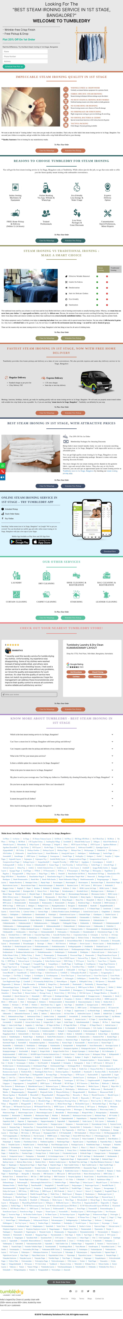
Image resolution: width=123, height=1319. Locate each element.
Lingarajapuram (18, 1083)
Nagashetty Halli (8, 1121)
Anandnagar (43, 856)
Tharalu (108, 1229)
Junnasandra (20, 1028)
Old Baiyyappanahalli (111, 1133)
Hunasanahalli (70, 1002)
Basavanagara (57, 882)
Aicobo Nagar (49, 847)
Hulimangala (31, 1002)
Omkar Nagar (65, 1136)
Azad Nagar (27, 871)
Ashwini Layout (8, 868)
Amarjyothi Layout (68, 853)
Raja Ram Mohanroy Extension (101, 1162)
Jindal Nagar (68, 1022)
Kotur (88, 1063)
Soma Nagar (81, 1208)
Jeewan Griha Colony (32, 1022)
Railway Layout (8, 1162)
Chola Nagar (33, 932)
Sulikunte (98, 1220)
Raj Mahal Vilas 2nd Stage (78, 1162)
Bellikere (66, 888)
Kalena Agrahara (49, 1034)
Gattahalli (91, 967)
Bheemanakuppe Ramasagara (78, 894)
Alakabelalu (101, 850)
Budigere (31, 906)
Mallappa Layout (18, 1089)
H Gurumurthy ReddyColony (43, 981)
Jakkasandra (7, 1013)
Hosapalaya (68, 999)
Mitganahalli (13, 1104)
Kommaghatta (34, 1060)
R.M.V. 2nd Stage (84, 1156)
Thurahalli (28, 1235)
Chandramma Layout (42, 917)
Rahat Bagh (95, 1159)
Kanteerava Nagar (72, 1040)
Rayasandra (36, 1174)
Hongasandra (107, 996)
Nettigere (117, 1127)
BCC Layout (85, 885)
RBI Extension (49, 1174)
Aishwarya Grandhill (85, 847)
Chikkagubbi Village (70, 923)
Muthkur (55, 1115)
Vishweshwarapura (57, 1261)
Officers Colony (95, 1133)
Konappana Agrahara (87, 1060)
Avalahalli (85, 868)
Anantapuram (54, 856)
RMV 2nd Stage (45, 1176)
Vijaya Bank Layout (38, 1255)
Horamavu (21, 999)
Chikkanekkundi (69, 926)
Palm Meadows (113, 1139)
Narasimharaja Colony (99, 1124)
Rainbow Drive (40, 1162)
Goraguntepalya (106, 973)
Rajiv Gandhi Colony (71, 1165)
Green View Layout (100, 975)
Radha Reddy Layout (10, 1159)
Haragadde (25, 987)
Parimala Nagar (43, 1144)
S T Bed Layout (57, 1179)
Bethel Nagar (54, 891)
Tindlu (78, 1235)
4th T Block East (98, 839)
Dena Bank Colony (98, 938)
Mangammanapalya (18, 1092)
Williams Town (90, 1264)
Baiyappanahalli (17, 874)
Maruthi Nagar (8, 1098)
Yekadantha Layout (47, 1267)
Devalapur (112, 938)
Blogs (90, 1299)
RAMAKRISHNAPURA (72, 1168)
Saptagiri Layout (25, 1188)
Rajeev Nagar (42, 1165)
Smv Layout (46, 1208)
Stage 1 (95, 1217)
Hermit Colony (59, 993)
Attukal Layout (62, 868)
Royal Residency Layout (105, 1176)
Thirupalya (115, 1232)
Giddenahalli (70, 970)
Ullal (93, 1238)
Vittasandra (104, 1261)
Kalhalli (60, 1034)
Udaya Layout (71, 1238)
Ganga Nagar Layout (10, 967)
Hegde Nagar (39, 990)
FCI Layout (80, 961)
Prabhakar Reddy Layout (88, 1150)
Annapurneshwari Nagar (11, 862)
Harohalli (58, 987)
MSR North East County (75, 1107)
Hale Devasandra (29, 984)
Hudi (22, 1002)
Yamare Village (33, 1267)
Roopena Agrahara (74, 1176)
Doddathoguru (60, 952)
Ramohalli (100, 1171)
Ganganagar (24, 967)
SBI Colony (23, 1191)
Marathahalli (22, 1095)
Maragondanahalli (79, 1092)
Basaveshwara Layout (10, 885)
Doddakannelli (38, 949)
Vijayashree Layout (84, 1255)
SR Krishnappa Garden (94, 1211)
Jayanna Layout (80, 1019)
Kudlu (74, 1069)
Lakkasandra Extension (62, 1077)
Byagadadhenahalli (106, 906)
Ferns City (91, 961)
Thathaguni (6, 1232)
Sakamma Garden (9, 1185)
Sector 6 (88, 1191)
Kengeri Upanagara (78, 1051)
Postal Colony (59, 1150)
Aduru (65, 844)
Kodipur (78, 1057)
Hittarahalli (36, 996)
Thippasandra (72, 1232)
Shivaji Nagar (95, 1200)
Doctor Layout (85, 943)
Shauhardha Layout (9, 1200)
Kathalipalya (31, 1045)
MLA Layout (38, 1104)
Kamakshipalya (14, 1037)
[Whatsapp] (76, 1291)
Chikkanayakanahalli (53, 926)
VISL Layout (72, 1261)
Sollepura (70, 1208)
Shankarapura (7, 1197)
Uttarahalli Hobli (60, 1241)
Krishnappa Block (74, 1066)
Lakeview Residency (26, 1077)
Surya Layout (94, 1223)
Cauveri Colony (14, 911)
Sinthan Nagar (16, 1206)
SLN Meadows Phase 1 (18, 1208)
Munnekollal (59, 1112)
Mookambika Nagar (99, 1104)
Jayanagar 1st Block (26, 1019)
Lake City (12, 1077)
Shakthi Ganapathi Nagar (38, 1194)
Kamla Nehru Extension (55, 1037)
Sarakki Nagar (77, 1188)
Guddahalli (36, 978)
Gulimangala (69, 978)
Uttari (71, 1241)
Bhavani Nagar (60, 894)
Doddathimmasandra (45, 952)
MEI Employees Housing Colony (65, 1101)
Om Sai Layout (39, 1136)
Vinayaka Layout (25, 1258)
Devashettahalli (14, 943)
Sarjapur (88, 1188)
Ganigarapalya (49, 967)
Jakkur (35, 1013)
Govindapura (38, 975)
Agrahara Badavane (109, 844)
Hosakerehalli (56, 999)
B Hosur (61, 871)
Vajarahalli (48, 1244)
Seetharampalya (8, 1194)
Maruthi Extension (98, 1095)
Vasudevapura (93, 1246)
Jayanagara (68, 1019)
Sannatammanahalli (9, 1188)
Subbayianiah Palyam (41, 1220)
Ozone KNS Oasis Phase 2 (82, 1136)
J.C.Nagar (67, 1011)
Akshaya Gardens (33, 850)
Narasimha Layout (82, 1124)
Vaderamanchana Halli (34, 1244)
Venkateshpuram (96, 1249)
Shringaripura (14, 1203)
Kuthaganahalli (38, 1075)
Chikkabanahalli (50, 920)
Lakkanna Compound (43, 1077)
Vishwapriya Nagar (41, 1261)
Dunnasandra (89, 955)
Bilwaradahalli (54, 900)
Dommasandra (62, 955)
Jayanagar (39, 1019)
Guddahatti (46, 978)
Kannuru (59, 1040)
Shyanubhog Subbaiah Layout (32, 1203)
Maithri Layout (94, 1086)
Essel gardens (37, 961)
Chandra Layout (110, 914)
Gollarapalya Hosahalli (78, 973)
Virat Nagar (66, 1258)
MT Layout (91, 1107)
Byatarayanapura (25, 908)
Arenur (28, 865)
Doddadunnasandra (58, 946)
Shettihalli (33, 1200)
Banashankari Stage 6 (36, 876)
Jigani (59, 1022)
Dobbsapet (73, 943)
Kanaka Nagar (112, 1037)
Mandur (5, 1092)
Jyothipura (31, 1028)
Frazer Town (102, 961)
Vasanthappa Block (65, 1246)
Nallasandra (111, 1121)
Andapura (90, 856)
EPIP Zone (11, 961)
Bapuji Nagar (45, 882)
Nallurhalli (6, 1124)
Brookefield (97, 903)
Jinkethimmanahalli (82, 1022)
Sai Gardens (115, 1182)
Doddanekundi (8, 952)
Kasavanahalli (80, 1043)
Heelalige (15, 990)
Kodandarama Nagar (10, 1057)
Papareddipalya (92, 1142)
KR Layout (109, 1063)
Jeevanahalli (7, 1022)
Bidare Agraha (86, 897)
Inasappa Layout (92, 1005)
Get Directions (76, 672)
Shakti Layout (67, 1194)
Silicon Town (76, 1203)
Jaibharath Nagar (109, 1011)
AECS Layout (95, 844)
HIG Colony (72, 993)
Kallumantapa (90, 1034)
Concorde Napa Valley (42, 935)
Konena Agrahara (104, 1060)
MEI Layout (84, 1101)
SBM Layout (46, 1191)
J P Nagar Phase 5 (43, 1011)
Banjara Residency (15, 882)
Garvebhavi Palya (78, 967)
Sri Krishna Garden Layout (32, 1214)
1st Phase (6, 839)
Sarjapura (97, 1188)
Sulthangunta (7, 1223)
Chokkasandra (21, 932)
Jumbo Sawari (7, 1028)
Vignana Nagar (110, 1252)
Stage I (112, 1217)
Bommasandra (47, 903)
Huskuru (6, 1005)
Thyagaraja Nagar (41, 1235)
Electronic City (105, 958)
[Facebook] (70, 1291)
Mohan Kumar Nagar (65, 1104)
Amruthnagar (18, 856)
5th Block (110, 839)
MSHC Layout (59, 1107)
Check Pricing (97, 672)
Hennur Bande (17, 993)
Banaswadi (91, 876)
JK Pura (105, 1022)
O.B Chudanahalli (65, 1133)
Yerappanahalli (43, 1270)
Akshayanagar (89, 850)
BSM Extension (110, 903)
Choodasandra (75, 932)
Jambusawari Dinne (33, 1016)
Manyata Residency (62, 1092)
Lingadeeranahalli (94, 1080)
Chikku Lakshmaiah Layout (30, 929)
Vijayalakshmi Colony (56, 1255)
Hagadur (73, 981)
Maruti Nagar (37, 1098)
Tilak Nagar (69, 1235)
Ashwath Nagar (109, 865)
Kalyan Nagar (103, 1034)
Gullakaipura (81, 978)
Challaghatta (14, 914)
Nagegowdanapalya (47, 1121)
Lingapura (6, 1083)
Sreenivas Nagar (14, 1214)
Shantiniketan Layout (61, 1197)
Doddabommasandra (42, 946)
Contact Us (99, 1299)
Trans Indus (7, 1238)
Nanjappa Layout (56, 1124)
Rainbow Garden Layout (57, 1162)
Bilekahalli (32, 900)
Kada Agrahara (8, 1031)
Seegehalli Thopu (111, 1191)
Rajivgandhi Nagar (9, 1168)
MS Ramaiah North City (42, 1107)
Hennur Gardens (30, 993)
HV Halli (25, 1005)
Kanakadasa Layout (23, 1040)
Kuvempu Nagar (51, 1075)
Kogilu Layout (97, 1057)
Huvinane (15, 1005)
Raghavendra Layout (50, 1159)
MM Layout (50, 1104)
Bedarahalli (109, 885)
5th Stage (12, 842)
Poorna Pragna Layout (43, 1150)
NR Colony (25, 1133)
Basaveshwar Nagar (113, 882)
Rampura (110, 1171)
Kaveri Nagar (7, 1048)
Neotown (98, 1127)
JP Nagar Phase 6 (96, 1025)
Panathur (17, 1142)
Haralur (35, 987)
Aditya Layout (34, 844)
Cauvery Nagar (43, 911)
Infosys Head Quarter (54, 1008)
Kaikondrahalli (23, 1034)
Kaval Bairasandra (96, 1045)
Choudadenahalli (88, 932)
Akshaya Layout (48, 850)
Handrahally (89, 984)
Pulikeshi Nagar (85, 1153)
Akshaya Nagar (62, 850)
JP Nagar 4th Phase (53, 1025)
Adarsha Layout (8, 844)
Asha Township (67, 865)
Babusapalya (97, 871)
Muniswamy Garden (107, 1109)
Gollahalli (64, 973)
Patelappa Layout (77, 1144)
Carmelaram (107, 908)
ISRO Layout (82, 1008)
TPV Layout (111, 1235)
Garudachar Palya (63, 967)
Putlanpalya (30, 1156)
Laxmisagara (69, 1080)
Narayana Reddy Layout (45, 1127)
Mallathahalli (43, 1089)
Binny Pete (79, 900)
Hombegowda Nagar (62, 996)
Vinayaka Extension (9, 1258)
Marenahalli (34, 1095)
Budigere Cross (43, 906)
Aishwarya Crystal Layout (66, 847)
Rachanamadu (112, 1156)
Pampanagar (7, 1142)
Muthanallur (16, 1115)
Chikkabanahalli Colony (67, 920)
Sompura (39, 1211)
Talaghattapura (38, 1226)
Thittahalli (6, 1235)
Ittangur (31, 1011)
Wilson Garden (104, 1264)
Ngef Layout (93, 1130)
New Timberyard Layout (50, 1130)
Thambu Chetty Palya (70, 1229)
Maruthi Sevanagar (22, 1098)
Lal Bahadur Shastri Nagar (108, 1077)
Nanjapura (69, 1124)
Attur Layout (74, 868)
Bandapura (6, 879)
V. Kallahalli (97, 1241)
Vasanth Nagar (16, 1246)
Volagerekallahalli (15, 1264)
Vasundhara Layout (107, 1246)
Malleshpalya (70, 1089)
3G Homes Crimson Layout (42, 839)
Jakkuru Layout (55, 1013)
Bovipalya (71, 903)
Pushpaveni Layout (15, 1156)
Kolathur (108, 1057)
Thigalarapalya (31, 1232)
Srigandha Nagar (84, 1214)
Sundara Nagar (43, 1223)
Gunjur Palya (115, 978)
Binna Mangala (67, 900)
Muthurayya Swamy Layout (82, 1115)
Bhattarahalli (47, 894)
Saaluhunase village (104, 1179)
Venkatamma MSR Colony (51, 1249)
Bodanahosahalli (20, 903)
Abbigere (96, 842)
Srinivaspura (45, 1217)
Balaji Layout (31, 874)
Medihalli (16, 1101)
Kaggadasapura (105, 1031)
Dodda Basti (7, 946)
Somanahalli (93, 1208)
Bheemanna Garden (98, 894)
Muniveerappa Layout (25, 1112)
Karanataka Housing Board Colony (105, 1040)
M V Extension (82, 1083)
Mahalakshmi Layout (35, 1086)
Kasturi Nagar (106, 1043)
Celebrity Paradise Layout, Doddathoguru (66, 911)
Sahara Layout (88, 1182)
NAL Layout (99, 1121)
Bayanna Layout (72, 885)
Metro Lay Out (96, 1101)
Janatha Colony (49, 1016)
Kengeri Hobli (45, 1051)
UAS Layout (59, 1238)
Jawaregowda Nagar (102, 1016)
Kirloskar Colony (69, 1054)
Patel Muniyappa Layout (59, 1144)
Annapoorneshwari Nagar (77, 859)
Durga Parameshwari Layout (107, 955)
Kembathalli (56, 1048)
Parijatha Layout (14, 1144)
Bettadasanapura (67, 891)
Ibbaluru (34, 1005)
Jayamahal (12, 1019)
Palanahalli (101, 1139)
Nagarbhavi (111, 1118)
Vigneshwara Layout (10, 1255)
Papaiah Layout (78, 1142)
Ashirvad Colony (82, 865)
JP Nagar (83, 1025)
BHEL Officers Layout (10, 897)
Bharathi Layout (20, 894)
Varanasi (100, 1244)
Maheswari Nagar (68, 1086)
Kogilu (86, 1057)
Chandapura (98, 914)
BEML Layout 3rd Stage (88, 888)
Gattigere (101, 967)
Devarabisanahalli (58, 941)
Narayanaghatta (61, 1127)
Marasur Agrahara (9, 1095)
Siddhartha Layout (62, 1203)
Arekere (20, 865)
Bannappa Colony (31, 882)
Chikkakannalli (97, 923)
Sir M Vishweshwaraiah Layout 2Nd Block (62, 1206)
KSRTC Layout (63, 1069)
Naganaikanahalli (67, 1118)
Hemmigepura (78, 990)
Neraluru (107, 1127)
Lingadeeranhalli (108, 1080)
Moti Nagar (113, 1104)
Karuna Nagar (67, 1043)
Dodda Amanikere (113, 943)
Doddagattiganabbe (74, 946)
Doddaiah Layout (102, 946)
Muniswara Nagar (9, 1112)
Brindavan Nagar (84, 903)
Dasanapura (45, 938)
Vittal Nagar (92, 1261)
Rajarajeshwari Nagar (27, 1165)
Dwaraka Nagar (8, 958)
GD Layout (30, 970)
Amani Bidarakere (52, 853)
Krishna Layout (8, 1066)
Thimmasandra (59, 1232)
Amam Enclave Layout (35, 853)
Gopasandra (94, 973)
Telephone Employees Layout (13, 1229)
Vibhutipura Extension (40, 1252)
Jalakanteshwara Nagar (16, 1016)
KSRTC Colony (49, 1069)
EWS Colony (68, 961)
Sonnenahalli (63, 1211)
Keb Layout (31, 1048)
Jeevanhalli (18, 1022)
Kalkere (69, 1034)
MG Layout (108, 1101)
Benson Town (42, 891)
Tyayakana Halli (31, 1238)
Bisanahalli (90, 900)
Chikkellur (110, 926)
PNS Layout (13, 1150)
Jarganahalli (62, 1016)
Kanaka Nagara (8, 1040)
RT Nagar (12, 1179)
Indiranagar (7, 1008)
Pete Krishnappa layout (61, 1147)
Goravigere (6, 975)
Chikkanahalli (38, 926)
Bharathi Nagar (35, 894)
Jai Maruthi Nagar (94, 1011)
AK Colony (20, 850)
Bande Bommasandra (20, 879)
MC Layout (96, 1098)
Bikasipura (111, 897)
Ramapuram (7, 1171)
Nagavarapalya (32, 1121)
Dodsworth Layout (98, 952)
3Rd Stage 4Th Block (82, 839)
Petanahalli (46, 1147)
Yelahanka (92, 1267)
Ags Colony (25, 847)
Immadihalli (80, 1005)
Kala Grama (36, 1034)
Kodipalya (68, 1057)
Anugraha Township (59, 862)
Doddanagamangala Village (81, 949)
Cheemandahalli (71, 917)
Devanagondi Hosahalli (11, 941)
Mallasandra (31, 1089)
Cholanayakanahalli (47, 932)
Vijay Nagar (24, 1255)
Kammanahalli (72, 1037)
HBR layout (101, 987)
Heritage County (45, 993)
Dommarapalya (49, 955)
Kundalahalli (76, 1072)
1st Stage (26, 839)
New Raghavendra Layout (30, 1130)
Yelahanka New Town (106, 1267)
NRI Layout (36, 1133)
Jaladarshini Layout (84, 1013)
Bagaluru (6, 874)
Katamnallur (7, 1045)
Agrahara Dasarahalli (10, 847)
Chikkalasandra (8, 926)
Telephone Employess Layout (36, 1229)
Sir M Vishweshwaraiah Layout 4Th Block (94, 1206)
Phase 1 (75, 1147)
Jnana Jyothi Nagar (15, 1025)
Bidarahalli (74, 897)
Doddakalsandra (23, 949)
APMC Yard (74, 862)
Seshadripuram (22, 1194)
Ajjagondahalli (8, 850)
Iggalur (58, 1005)
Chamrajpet (52, 914)
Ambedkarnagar (94, 853)
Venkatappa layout (69, 1249)
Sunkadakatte (56, 1223)
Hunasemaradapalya (85, 1002)
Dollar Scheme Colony (10, 955)
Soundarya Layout (77, 1211)
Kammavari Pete (98, 1037)
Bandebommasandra (87, 879)
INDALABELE (106, 1005)
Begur (29, 888)
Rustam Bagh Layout (26, 1179)
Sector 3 (70, 1191)
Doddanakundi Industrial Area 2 (104, 949)
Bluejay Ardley (111, 900)
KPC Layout (98, 1063)
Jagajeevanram (79, 1011)
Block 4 (100, 900)
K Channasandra (43, 1028)
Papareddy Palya (106, 1142)
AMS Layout (31, 856)
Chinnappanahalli (92, 929)
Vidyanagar (69, 1252)
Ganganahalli (36, 967)
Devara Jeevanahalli (41, 941)
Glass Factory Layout (112, 970)
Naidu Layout (87, 1121)
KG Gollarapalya (108, 1051)
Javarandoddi (73, 1016)
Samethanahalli (36, 1185)
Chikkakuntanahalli (112, 923)
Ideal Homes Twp (47, 1005)
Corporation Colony (80, 935)
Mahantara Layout (52, 1086)
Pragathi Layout (105, 1150)
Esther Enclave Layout (53, 961)
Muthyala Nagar (100, 1115)
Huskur (97, 1002)
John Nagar (39, 1025)
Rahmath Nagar (107, 1159)
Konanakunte (72, 1060)
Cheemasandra (84, 917)
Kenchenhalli (23, 1051)
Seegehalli (98, 1191)
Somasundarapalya (106, 1208)
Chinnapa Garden (77, 929)
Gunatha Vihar (94, 978)
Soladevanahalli (58, 1208)
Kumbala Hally (26, 1072)
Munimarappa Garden (63, 1109)
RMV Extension (59, 1176)
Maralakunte (92, 1092)
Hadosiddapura (62, 981)
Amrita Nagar (107, 853)
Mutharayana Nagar (42, 1115)
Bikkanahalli (7, 900)
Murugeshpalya (101, 1112)
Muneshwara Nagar (46, 1109)
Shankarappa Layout (105, 1194)
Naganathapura (82, 1118)
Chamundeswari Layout (67, 914)
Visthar (82, 1261)
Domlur (38, 955)
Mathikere (48, 1098)
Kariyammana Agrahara (37, 1043)
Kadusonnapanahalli (90, 1031)
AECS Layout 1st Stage (79, 844)
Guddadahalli (24, 978)
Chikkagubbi (55, 923)
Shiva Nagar (69, 1200)
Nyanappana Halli (50, 1133)
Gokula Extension (51, 973)
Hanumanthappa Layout (11, 987)
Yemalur (32, 1270)
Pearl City (27, 1147)
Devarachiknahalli (91, 941)
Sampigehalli (49, 1185)
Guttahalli (27, 981)
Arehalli (109, 862)
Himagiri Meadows (100, 993)
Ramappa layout (105, 1168)
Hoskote (78, 999)
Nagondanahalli (74, 1121)
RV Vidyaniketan (42, 1179)
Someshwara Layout (10, 1211)
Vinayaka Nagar (39, 1258)
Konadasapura (60, 1060)
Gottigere (28, 975)
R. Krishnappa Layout (56, 1156)
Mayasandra (85, 1098)
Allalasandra (19, 853)
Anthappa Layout (28, 862)
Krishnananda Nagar (58, 1066)
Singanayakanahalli (90, 1203)
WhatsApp (97, 677)
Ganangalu (26, 964)
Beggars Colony (8, 888)
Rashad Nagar (13, 1174)
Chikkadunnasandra (40, 923)
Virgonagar (88, 1258)
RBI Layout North (74, 1174)
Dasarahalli (56, 938)
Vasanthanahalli (50, 1246)
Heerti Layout (27, 990)
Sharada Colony (77, 1197)
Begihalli (20, 888)
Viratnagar (77, 1258)
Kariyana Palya (54, 1043)
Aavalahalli (67, 842)
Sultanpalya (109, 1220)
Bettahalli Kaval (82, 891)
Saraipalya (37, 1188)
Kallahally (78, 1034)
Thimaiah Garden (45, 1232)
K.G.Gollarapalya (84, 1028)
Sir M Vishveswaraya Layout (34, 1206)
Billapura (42, 900)
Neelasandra (87, 1127)
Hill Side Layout (85, 993)
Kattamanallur (55, 1045)
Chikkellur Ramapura (10, 929)
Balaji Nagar (43, 874)
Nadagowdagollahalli (41, 1118)
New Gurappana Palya (10, 1130)
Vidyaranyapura (81, 1252)
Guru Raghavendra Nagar (11, 981)
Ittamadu (22, 1011)
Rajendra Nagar (55, 1165)
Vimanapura (99, 1255)
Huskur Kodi (108, 1002)
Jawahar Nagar (86, 1016)
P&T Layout (49, 1139)
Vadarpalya (108, 1241)
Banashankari (21, 876)
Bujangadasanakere (58, 906)
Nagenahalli (61, 1121)
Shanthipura (34, 1197)
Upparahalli (13, 1241)
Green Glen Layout (67, 975)
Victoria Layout (56, 1252)
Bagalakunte (109, 871)
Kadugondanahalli (74, 1031)
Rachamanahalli (99, 1156)
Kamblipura (40, 1037)
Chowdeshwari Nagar (105, 932)
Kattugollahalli (81, 1045)
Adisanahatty (21, 844)
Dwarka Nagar (22, 958)
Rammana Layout (88, 1171)
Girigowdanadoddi (95, 970)
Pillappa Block (104, 1147)
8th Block (21, 842)
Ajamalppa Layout (102, 847)
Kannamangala (48, 1040)
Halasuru (17, 984)
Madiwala (105, 1083)
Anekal (99, 856)
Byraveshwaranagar (60, 908)
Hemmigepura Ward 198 (94, 990)
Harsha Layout (70, 987)
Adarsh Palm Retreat (110, 842)
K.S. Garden (98, 1028)
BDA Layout (97, 885)
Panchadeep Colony (30, 1142)
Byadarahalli (83, 906)
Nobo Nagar (13, 1133)
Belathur (37, 888)
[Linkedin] (94, 1291)
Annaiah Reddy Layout (57, 859)
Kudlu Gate (83, 1069)
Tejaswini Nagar (99, 1226)
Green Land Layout (84, 975)
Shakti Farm (55, 1194)
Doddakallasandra (9, 949)
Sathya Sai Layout (9, 1191)
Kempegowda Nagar (106, 1048)
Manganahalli (32, 1092)
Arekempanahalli (8, 865)
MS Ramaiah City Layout (22, 1107)
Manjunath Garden (46, 1092)
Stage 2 (103, 1217)
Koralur (10, 1063)
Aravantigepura (97, 862)
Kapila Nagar (85, 1040)
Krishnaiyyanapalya (23, 1066)
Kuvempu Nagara (66, 1075)
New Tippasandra (68, 1130)
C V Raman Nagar (93, 908)
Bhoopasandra (50, 897)
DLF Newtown (61, 943)
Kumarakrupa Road (113, 1069)
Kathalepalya (19, 1045)
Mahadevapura (20, 1086)
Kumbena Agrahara (62, 1072)
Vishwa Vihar (13, 1261)
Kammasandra (84, 1037)
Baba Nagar (85, 871)
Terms (81, 1299)
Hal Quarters (100, 981)
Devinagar (40, 943)
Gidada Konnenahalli (56, 970)
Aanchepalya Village (53, 842)
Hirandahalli (7, 996)
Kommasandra (47, 1060)
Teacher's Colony (85, 1226)
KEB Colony (19, 1048)
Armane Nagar (54, 865)
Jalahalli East (107, 1013)
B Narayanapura (72, 871)
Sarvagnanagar (109, 1188)
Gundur (104, 978)
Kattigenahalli (68, 1045)
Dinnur (50, 943)
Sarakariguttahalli (50, 1188)
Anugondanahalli (43, 862)
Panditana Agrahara (47, 1142)
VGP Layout (13, 1252)
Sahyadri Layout (101, 1182)
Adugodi (57, 844)
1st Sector (16, 839)
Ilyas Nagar (68, 1005)
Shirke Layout (57, 1200)
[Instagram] (82, 1291)
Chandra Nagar (8, 917)
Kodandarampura (26, 1057)
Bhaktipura (110, 891)
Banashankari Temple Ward (75, 876)
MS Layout (6, 1107)
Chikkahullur (84, 923)
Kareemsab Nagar (9, 1043)
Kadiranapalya (21, 1031)
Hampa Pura (52, 984)
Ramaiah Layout (54, 1168)
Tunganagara (18, 1238)
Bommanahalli (34, 903)
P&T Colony (14, 1139)
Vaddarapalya (7, 1244)
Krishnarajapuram (9, 1069)
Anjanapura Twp (40, 859)
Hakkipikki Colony (85, 981)
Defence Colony (83, 938)
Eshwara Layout (23, 961)
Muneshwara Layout (29, 1109)
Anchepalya (79, 856)
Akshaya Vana (76, 850)
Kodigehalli (48, 1057)
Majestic (105, 1086)
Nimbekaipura (105, 1130)
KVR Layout (80, 1075)
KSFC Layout (36, 1069)
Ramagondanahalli (25, 1168)
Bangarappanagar (103, 879)
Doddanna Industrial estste (25, 952)
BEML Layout (104, 888)
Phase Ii (92, 1147)
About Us (64, 1299)
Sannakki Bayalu (107, 1185)
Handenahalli (77, 984)
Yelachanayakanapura (65, 1267)
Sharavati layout (107, 1197)
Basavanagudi (70, 882)
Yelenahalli (6, 1270)
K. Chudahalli (70, 1028)
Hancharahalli (64, 984)
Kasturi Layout (93, 1043)
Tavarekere (72, 1226)
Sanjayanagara (77, 1185)
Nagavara (21, 1121)
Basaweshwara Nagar (28, 885)
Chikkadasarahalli (25, 923)
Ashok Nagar (95, 865)
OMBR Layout (52, 1136)
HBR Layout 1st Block (86, 987)
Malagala (6, 1089)
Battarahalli (60, 885)
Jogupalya (28, 1025)
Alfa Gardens (113, 850)
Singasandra (105, 1203)
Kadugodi (61, 1031)
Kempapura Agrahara (71, 1048)
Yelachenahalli (80, 1267)
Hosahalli (45, 999)
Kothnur (31, 1063)
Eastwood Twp (83, 958)
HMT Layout (47, 996)
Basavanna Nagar (97, 882)
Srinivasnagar (22, 1217)
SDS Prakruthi (59, 1191)
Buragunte (71, 906)
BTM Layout (20, 906)
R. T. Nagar (71, 1156)
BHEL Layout (112, 894)
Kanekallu (36, 1040)
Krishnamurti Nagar (40, 1066)
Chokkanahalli (8, 932)
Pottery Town (71, 1150)
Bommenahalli (60, 903)
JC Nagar (92, 1019)
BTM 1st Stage (8, 906)
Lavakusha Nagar (55, 1080)
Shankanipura (90, 1194)
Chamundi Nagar (84, 914)
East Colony (34, 958)
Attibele (31, 868)
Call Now (76, 677)
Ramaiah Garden (40, 1168)
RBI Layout (61, 1174)
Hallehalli (41, 984)
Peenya (36, 1147)
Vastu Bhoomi (80, 1246)
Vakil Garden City (62, 1244)
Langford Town (41, 1080)
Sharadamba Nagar (92, 1197)
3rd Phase (68, 839)
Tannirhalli (49, 1226)
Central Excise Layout (90, 911)
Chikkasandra (98, 926)
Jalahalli (97, 1013)
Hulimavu (42, 1002)
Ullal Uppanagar (104, 1238)
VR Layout (28, 1264)
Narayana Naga (14, 1127)
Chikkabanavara (84, 920)
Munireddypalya (91, 1109)
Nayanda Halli (75, 1127)
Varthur (5, 1246)
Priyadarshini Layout (70, 1153)
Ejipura (93, 958)
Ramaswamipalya (43, 1171)
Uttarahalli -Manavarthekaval (31, 1241)
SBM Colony (34, 1191)
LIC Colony (80, 1080)
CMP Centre (27, 935)
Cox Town (104, 935)
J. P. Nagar (57, 1011)
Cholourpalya (62, 932)
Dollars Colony (27, 955)
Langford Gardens (26, 1080)
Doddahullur (89, 946)
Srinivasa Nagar (8, 1217)
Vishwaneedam (27, 1261)
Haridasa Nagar (46, 987)
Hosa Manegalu (33, 999)
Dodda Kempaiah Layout (23, 946)
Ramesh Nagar (57, 1171)
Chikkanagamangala (23, 926)
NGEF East (81, 1130)
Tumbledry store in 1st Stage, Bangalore (78, 471)
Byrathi (47, 908)
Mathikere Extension (62, 1098)
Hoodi (117, 996)
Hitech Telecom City (21, 996)
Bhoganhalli (38, 897)
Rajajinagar (13, 1165)
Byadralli (93, 906)
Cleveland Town (14, 935)
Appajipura (85, 862)
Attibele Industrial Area (45, 868)
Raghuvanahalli (82, 1159)
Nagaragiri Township (97, 1118)
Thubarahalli (17, 1235)
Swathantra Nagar (23, 1226)
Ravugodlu (25, 1174)
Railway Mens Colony (24, 1162)
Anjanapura (28, 859)
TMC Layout (99, 1235)
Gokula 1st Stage (36, 973)
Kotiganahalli (55, 1063)
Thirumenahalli (103, 1232)
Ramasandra (30, 1171)
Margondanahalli (47, 1095)
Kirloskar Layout (84, 1054)
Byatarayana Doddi (9, 908)
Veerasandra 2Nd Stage (31, 1249)
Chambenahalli (40, 914)
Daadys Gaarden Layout (17, 938)
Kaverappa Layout (112, 1045)
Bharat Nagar (7, 894)
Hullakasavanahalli (55, 1002)
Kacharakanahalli (111, 1028)
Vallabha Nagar (76, 1244)
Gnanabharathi (22, 973)
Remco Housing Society (92, 1174)
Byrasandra (38, 908)
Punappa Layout (100, 1153)
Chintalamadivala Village (109, 929)
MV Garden (113, 1115)
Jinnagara (96, 1022)
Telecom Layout (114, 1226)
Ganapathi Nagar (39, 964)
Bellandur (56, 888)
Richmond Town (22, 1176)
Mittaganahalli (26, 1104)
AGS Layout (36, 847)
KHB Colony (22, 1054)
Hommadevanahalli (78, 996)
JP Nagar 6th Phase (70, 1025)
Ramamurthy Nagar (90, 1168)
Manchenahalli (108, 1089)
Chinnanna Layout (61, 929)
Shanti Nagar (46, 1197)
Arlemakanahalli (40, 865)
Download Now (110, 551)
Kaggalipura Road (9, 1034)
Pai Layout (75, 1139)
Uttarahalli (47, 1241)
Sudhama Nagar (86, 1220)
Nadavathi (54, 1118)
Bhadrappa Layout (97, 891)
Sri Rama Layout (51, 1214)
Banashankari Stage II (54, 876)
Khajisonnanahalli (9, 1054)
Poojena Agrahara (26, 1150)
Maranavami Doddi (106, 1092)
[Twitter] (88, 1291)
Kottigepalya (78, 1063)
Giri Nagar (82, 970)
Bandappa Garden (104, 876)
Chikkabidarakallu (9, 923)
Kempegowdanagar (9, 1051)
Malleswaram (95, 1089)
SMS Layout (34, 1208)
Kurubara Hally (100, 1072)
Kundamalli (88, 1072)
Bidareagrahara (99, 897)
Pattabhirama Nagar (93, 1144)
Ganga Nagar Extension (107, 964)
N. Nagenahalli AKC (10, 1118)
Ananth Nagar (67, 856)
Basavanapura (83, 882)
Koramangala (21, 1063)
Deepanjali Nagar (69, 938)
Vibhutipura (25, 1252)
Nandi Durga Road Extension (24, 1124)
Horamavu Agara (8, 999)
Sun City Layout (20, 1223)
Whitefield (78, 1264)
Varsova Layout (112, 1244)
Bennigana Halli (14, 891)
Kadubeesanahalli (48, 1031)
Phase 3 (83, 1147)
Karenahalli (22, 1043)
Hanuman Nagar (102, 984)
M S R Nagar (69, 1083)
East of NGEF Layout (49, 958)
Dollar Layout (112, 952)
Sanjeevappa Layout (92, 1185)
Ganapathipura (53, 964)
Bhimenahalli (26, 897)
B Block (37, 871)
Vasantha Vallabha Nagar (33, 1246)
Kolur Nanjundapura (19, 1060)
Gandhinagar (78, 964)
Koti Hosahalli (43, 1063)
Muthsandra (65, 1115)
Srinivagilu (114, 1214)
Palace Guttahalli (88, 1139)
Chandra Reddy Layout (24, 917)
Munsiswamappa (73, 1112)
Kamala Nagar (28, 1037)
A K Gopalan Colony (35, 842)
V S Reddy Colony (83, 1241)
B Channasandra (49, 871)
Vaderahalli (19, 1244)
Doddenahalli (72, 952)
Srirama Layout (58, 1217)
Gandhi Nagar (66, 964)
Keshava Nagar (94, 1051)
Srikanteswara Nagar (100, 1214)
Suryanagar (106, 1223)
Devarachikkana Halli (74, 941)
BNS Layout (7, 903)
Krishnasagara (23, 1069)
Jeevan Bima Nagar (105, 1019)
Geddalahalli (41, 970)
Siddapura (49, 1203)
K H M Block (57, 1028)
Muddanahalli (14, 1109)
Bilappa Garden (20, 900)
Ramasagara (18, 1171)
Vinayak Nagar (111, 1255)
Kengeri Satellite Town (61, 1051)
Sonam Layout (50, 1211)
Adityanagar (46, 844)
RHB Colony (108, 1174)
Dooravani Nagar (76, 955)
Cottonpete (94, 935)
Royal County (89, 1176)
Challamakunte (27, 914)
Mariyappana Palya (63, 1095)
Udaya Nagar (84, 1238)
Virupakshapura (100, 1258)
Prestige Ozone (41, 1153)
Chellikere (96, 917)
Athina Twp (21, 868)
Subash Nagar (10, 1220)
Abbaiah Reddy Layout (82, 842)
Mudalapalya (102, 1107)
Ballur (53, 874)
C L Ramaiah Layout (77, 908)
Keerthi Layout (44, 1048)
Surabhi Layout (81, 1223)
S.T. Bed (91, 1179)
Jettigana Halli (48, 1022)
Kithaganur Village (99, 1054)
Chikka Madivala (36, 920)
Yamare (21, 1267)
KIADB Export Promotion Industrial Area (45, 1054)
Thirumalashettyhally (87, 1232)
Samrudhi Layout (63, 1185)
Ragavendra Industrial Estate (30, 1159)
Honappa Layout (94, 996)
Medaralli (6, 1101)
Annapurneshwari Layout (98, 859)
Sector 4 (79, 1191)
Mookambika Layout (82, 1104)
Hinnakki (114, 993)
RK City (34, 1176)
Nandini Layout (42, 1124)
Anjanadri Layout (15, 859)
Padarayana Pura (62, 1139)
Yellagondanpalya (20, 1270)
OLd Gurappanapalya (10, 1136)
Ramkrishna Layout (72, 1171)
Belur (74, 888)
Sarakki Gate (64, 1188)
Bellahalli (46, 888)
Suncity (32, 1223)
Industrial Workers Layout (34, 1008)
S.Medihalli (80, 1179)
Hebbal (111, 987)
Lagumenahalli (106, 1075)
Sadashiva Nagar (60, 1182)
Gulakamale (58, 978)
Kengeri (34, 1051)
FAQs (73, 1299)
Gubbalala (12, 978)
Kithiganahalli (114, 1054)
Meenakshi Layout (29, 1101)
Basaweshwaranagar (46, 885)
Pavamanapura (16, 1147)
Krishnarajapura (105, 1066)
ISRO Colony (69, 1008)
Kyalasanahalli (93, 1075)
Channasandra (57, 917)
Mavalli (75, 1098)
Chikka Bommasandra (19, 920)
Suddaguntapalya (72, 1220)
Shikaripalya (45, 1200)
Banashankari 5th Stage (96, 874)
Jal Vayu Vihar (69, 1013)
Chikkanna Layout (84, 926)
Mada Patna (95, 1083)
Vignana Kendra (95, 1252)
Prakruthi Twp (14, 1153)
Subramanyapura (57, 1220)
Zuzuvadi (67, 1270)
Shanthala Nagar (21, 1197)
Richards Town (8, 1176)
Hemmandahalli (64, 990)
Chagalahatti (106, 911)
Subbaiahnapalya (24, 1220)
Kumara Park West (97, 1069)
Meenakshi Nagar (44, 1101)
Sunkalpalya (68, 1223)
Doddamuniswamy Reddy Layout (57, 949)
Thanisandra (99, 1229)
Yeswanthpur (56, 1270)
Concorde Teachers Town (61, 935)
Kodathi (37, 1057)
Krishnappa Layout (89, 1066)
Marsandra (76, 1095)
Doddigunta (84, 952)
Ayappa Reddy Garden (100, 868)
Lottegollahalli (32, 1083)
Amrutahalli (7, 856)
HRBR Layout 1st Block (93, 999)
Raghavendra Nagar (67, 1159)
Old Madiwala (25, 1136)
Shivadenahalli (82, 1200)
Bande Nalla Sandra (49, 879)
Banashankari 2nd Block (76, 874)
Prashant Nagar (27, 1153)
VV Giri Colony (40, 1264)
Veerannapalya (14, 1249)
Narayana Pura (28, 1127)
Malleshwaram (83, 1089)
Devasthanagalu (28, 943)
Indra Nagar (18, 1008)
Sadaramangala (22, 1182)
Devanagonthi (26, 941)
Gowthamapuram (52, 975)
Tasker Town (61, 1226)
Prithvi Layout (54, 1153)
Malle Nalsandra (56, 1089)
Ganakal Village (14, 964)
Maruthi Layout (113, 1095)
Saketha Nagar (23, 1185)
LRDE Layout (45, 1083)
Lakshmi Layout (78, 1077)
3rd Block (58, 839)
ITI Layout (12, 1011)
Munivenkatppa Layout (44, 1112)
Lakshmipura (91, 1077)
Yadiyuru (12, 1267)
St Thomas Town (83, 1217)
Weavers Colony (65, 1264)
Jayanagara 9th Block (53, 1019)
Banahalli (61, 874)
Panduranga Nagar (63, 1142)
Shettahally (23, 1200)
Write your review (12, 694)
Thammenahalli (86, 1229)
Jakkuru (44, 1013)
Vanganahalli (89, 1244)
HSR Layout (13, 1002)
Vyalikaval (53, 1264)
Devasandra (105, 941)
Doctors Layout (98, 943)
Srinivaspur (34, 1217)
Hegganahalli (51, 990)
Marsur (85, 1095)
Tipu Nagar (88, 1235)
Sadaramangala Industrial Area (41, 1182)
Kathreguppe (43, 1045)
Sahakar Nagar (75, 1182)
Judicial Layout (110, 1025)
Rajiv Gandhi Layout (89, 1165)
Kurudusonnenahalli (10, 1075)
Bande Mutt (35, 879)
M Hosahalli (57, 1083)
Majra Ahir (115, 1086)
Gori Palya (17, 975)
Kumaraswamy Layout (10, 1072)
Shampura (78, 1194)
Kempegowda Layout (88, 1048)
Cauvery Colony (29, 911)
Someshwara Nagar (26, 1211)
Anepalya (108, 856)
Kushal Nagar (24, 1075)
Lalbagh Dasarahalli (9, 1080)
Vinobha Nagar (54, 1258)
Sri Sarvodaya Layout (67, 1214)
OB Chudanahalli (80, 1133)
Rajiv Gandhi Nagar (106, 1165)
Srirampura (71, 1217)
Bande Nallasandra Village (68, 879)
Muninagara (78, 1109)
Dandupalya (33, 938)
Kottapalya (67, 1063)
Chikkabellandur (99, 920)
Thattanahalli (18, 1232)
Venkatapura (83, 1249)
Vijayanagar (71, 1255)
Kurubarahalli (113, 1072)
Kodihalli (58, 1057)
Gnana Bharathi (8, 973)
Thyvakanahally (56, 1235)
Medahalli (107, 1098)
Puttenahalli (41, 1156)
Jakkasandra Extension (22, 1013)
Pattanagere (107, 1144)
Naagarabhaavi (25, 1118)
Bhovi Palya (62, 897)
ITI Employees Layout (97, 1008)
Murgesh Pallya (87, 1112)
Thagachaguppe (54, 1229)
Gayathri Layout (17, 970)
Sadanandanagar (8, 1182)
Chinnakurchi (47, 929)
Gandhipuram (91, 964)
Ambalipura (82, 853)
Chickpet (106, 917)
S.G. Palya (69, 1179)
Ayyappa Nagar (14, 871)
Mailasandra (81, 1086)
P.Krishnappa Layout (102, 1136)
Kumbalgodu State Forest (43, 1072)
